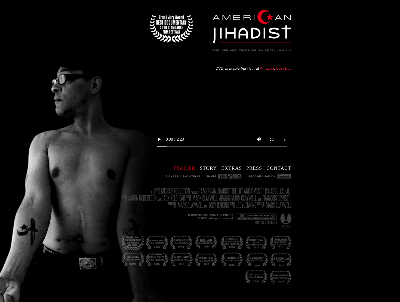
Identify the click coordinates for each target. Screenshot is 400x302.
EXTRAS (231, 168)
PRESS (254, 168)
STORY (208, 168)
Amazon (267, 68)
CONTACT (278, 168)
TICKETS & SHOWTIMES (183, 176)
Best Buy (283, 68)
